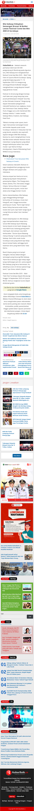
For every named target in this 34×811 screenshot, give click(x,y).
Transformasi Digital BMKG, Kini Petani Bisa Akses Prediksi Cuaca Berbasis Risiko (15, 750)
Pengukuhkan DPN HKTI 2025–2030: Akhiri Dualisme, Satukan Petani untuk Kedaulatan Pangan (15, 743)
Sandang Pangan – (20, 801)
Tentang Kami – (14, 787)
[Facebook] (17, 352)
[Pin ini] (16, 373)
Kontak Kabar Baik (23, 791)
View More (17, 456)
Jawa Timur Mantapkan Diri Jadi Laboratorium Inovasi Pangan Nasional (16, 737)
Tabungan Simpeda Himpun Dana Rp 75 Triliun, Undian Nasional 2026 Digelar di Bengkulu (9, 447)
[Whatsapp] (27, 373)
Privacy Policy (28, 789)
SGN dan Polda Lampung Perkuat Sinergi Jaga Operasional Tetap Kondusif (22, 390)
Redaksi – (22, 787)
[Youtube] (10, 355)
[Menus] (32, 2)
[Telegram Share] (21, 373)
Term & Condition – (16, 789)
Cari (2, 614)
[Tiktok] (15, 355)
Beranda (4, 787)
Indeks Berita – (11, 791)
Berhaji (4, 801)
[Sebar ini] (5, 373)
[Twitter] (21, 352)
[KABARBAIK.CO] (8, 2)
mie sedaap (15, 327)
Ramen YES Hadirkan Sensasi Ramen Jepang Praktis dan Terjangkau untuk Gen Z (16, 340)
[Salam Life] (26, 352)
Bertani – (11, 801)
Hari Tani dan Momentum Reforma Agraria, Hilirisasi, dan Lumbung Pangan (15, 763)
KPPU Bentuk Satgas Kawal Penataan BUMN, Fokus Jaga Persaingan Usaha (21, 421)
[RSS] (19, 355)
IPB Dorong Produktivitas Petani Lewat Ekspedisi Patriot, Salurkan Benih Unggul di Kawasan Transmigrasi (17, 756)
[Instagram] (6, 355)
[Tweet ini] (10, 373)
